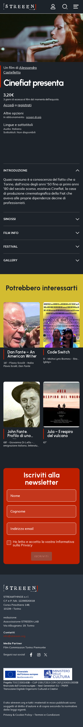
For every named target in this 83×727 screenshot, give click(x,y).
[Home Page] (19, 6)
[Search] (65, 7)
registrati (24, 105)
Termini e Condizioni (47, 714)
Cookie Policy (23, 714)
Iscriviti (41, 556)
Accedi (8, 105)
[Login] (53, 7)
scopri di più (33, 117)
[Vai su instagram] (39, 654)
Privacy (8, 714)
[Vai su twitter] (46, 654)
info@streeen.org (14, 636)
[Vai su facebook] (32, 655)
